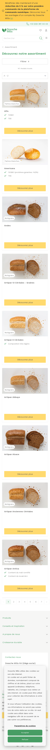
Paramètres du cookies (25, 726)
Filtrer (23, 61)
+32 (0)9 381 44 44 (39, 24)
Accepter (25, 733)
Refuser (25, 739)
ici (11, 18)
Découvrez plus (25, 131)
